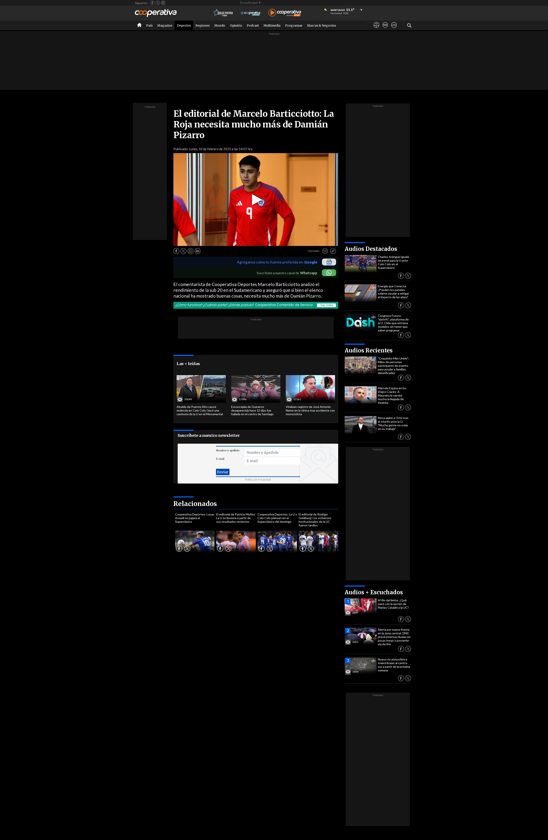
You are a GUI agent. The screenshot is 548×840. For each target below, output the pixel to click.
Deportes (184, 25)
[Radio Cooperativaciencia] (250, 13)
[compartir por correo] (325, 251)
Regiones (202, 25)
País (149, 25)
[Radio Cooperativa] (284, 13)
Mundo (219, 25)
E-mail (220, 458)
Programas (293, 25)
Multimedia (272, 25)
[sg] (394, 29)
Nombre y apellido (228, 450)
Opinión (236, 25)
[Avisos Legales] (376, 29)
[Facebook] (152, 3)
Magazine (164, 25)
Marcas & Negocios (321, 25)
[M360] (385, 29)
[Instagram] (163, 3)
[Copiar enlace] (333, 251)
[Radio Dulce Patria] (223, 13)
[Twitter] (158, 3)
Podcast (253, 25)
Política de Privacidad (258, 479)
